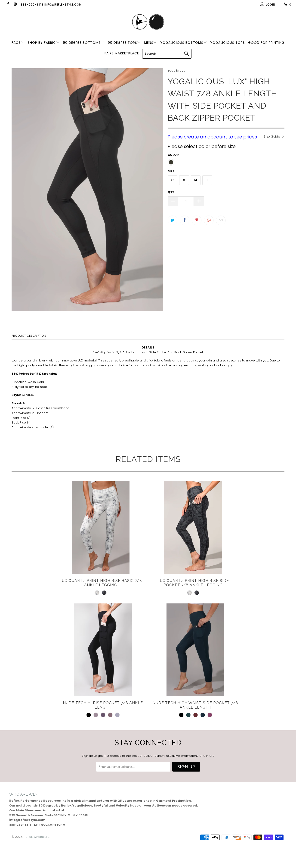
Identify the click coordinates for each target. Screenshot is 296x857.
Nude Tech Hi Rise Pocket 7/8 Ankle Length (103, 649)
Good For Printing (266, 42)
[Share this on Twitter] (172, 220)
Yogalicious (176, 70)
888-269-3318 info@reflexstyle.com (51, 4)
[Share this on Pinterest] (196, 220)
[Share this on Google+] (208, 220)
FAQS (16, 42)
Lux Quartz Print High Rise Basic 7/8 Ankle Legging (101, 527)
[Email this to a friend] (220, 220)
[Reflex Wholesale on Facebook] (8, 4)
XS (172, 180)
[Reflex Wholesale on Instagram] (15, 4)
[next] (155, 189)
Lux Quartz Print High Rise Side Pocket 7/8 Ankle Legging (193, 527)
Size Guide (272, 136)
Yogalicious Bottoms (181, 42)
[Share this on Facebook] (184, 220)
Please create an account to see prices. (213, 137)
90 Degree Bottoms (82, 42)
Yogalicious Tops (227, 42)
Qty (171, 192)
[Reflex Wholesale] (148, 22)
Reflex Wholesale (36, 837)
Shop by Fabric (42, 42)
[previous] (19, 189)
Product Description (29, 335)
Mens (148, 42)
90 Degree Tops (122, 42)
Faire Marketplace (122, 53)
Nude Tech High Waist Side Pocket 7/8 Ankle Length (195, 649)
